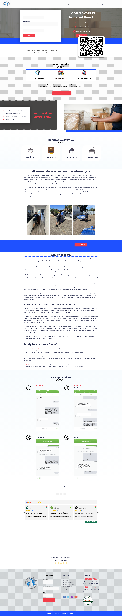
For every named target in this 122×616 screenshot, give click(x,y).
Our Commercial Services (68, 584)
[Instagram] (72, 597)
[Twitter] (68, 597)
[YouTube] (76, 597)
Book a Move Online (67, 586)
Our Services (60, 4)
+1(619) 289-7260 (89, 579)
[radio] (56, 563)
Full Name (25, 14)
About (53, 4)
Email (24, 28)
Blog (68, 4)
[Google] (64, 494)
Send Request (29, 35)
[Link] (57, 494)
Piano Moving (71, 157)
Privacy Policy (66, 590)
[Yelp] (61, 494)
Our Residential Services (68, 582)
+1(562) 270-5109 (89, 587)
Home (48, 4)
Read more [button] (28, 518)
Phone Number (27, 21)
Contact (73, 4)
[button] (97, 513)
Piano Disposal (51, 157)
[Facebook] (64, 597)
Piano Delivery (92, 157)
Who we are (65, 579)
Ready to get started (29, 364)
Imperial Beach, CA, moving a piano (34, 348)
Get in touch (65, 580)
